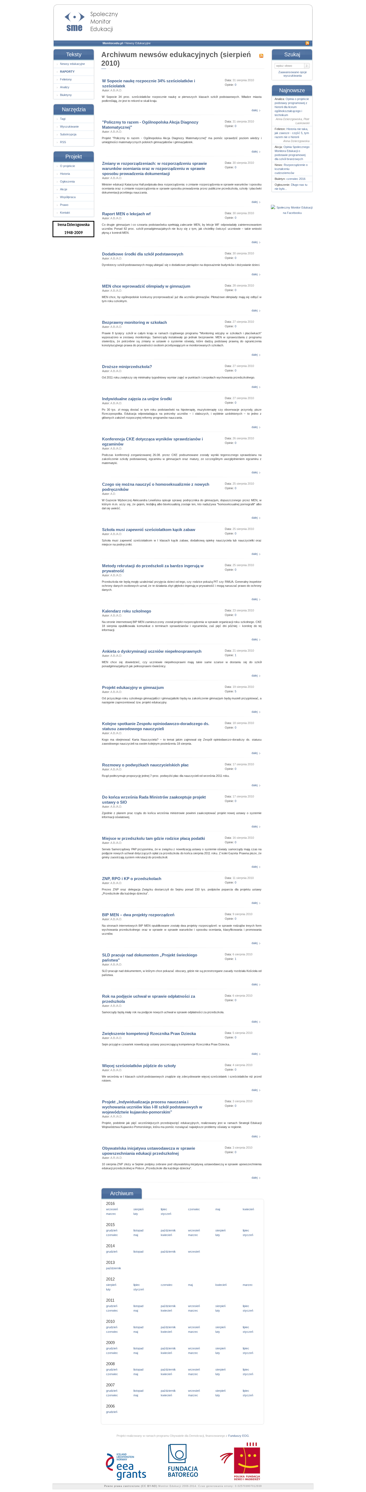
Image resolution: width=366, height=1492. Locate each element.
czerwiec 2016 (295, 178)
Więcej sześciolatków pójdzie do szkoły (139, 1065)
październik (168, 1230)
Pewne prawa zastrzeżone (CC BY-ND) (130, 1486)
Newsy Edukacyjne (138, 43)
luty (135, 1213)
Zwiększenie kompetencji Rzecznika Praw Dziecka (149, 1033)
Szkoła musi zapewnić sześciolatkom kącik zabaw (148, 529)
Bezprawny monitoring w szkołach (134, 322)
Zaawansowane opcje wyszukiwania (292, 73)
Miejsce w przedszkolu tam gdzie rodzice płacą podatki (153, 838)
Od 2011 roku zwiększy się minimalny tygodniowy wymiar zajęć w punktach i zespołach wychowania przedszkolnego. (178, 377)
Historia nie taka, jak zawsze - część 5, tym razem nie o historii (292, 133)
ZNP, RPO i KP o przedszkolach (131, 878)
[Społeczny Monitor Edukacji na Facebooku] (292, 212)
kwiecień (248, 1209)
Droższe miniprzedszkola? (127, 366)
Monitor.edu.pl (113, 43)
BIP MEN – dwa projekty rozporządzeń (138, 914)
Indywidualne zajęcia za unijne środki (137, 398)
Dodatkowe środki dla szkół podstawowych (142, 254)
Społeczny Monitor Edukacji (86, 20)
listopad (138, 1230)
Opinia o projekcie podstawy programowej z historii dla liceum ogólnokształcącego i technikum (292, 107)
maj (217, 1209)
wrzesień (112, 1209)
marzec (111, 1213)
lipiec (164, 1209)
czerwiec (194, 1209)
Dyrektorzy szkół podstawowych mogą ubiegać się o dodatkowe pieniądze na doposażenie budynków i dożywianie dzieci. (181, 264)
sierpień (138, 1209)
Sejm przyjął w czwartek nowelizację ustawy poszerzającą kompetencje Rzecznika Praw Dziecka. (166, 1044)
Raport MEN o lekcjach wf (126, 213)
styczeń (166, 1213)
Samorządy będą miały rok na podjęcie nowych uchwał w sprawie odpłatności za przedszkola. (163, 1012)
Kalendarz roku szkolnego (126, 611)
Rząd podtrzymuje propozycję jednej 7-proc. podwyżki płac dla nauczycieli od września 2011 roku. (166, 775)
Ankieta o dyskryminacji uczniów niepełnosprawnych (151, 651)
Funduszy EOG (238, 1435)
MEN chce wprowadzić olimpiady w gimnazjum (146, 286)
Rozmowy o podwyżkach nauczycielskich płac (145, 765)
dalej (254, 110)
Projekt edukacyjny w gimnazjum (133, 687)
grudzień (111, 1230)
